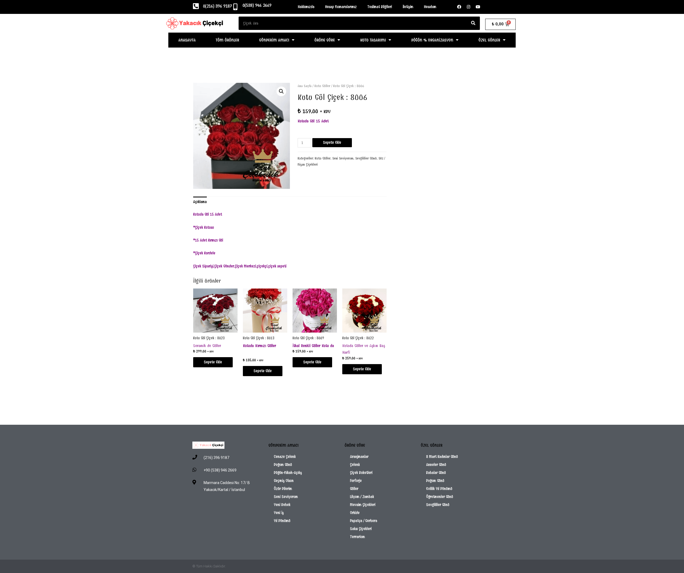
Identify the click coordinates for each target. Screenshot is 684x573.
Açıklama (200, 202)
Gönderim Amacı (274, 40)
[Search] (473, 23)
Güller (354, 488)
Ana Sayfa (305, 86)
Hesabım (430, 7)
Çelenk (355, 464)
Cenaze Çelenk (285, 456)
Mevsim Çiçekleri (362, 504)
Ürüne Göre (324, 40)
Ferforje (356, 480)
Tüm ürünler (227, 40)
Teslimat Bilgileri (379, 7)
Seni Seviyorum (342, 158)
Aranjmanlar (359, 456)
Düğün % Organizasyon (432, 40)
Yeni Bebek (282, 504)
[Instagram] (469, 7)
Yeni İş (279, 512)
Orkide (355, 512)
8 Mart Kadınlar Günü (442, 456)
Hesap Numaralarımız (341, 7)
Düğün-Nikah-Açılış (288, 472)
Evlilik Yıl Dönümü (439, 488)
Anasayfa (187, 40)
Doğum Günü (283, 464)
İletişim (408, 7)
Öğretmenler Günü (439, 496)
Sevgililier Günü (366, 158)
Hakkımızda (306, 7)
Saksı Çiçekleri (361, 529)
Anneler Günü (436, 464)
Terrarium (357, 537)
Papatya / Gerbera (363, 521)
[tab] (200, 202)
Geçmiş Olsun (284, 480)
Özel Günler (489, 40)
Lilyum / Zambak (362, 496)
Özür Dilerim (283, 488)
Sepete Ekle (332, 142)
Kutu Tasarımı (373, 40)
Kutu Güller (322, 86)
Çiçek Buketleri (361, 472)
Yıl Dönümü (282, 521)
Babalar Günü (436, 472)
